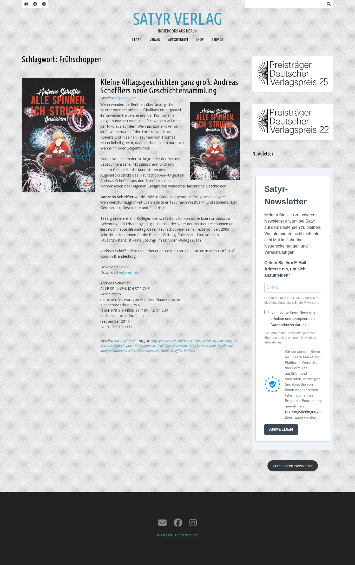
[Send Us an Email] (26, 4)
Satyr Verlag (177, 18)
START (136, 39)
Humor (211, 345)
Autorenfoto (129, 272)
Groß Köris (164, 345)
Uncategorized (124, 341)
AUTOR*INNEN (178, 39)
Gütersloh (180, 345)
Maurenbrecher (148, 350)
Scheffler (176, 350)
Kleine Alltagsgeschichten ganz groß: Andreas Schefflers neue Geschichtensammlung (169, 86)
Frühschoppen (145, 345)
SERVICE (217, 39)
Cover (124, 266)
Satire (165, 350)
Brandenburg (222, 341)
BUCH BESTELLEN (116, 326)
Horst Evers (196, 345)
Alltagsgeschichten (163, 341)
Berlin (207, 341)
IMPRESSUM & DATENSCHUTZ (177, 535)
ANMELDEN (281, 429)
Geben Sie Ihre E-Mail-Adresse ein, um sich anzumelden (285, 269)
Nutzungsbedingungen (304, 411)
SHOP (200, 39)
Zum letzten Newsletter (293, 465)
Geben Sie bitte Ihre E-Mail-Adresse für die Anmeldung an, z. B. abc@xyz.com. (291, 300)
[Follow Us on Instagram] (44, 4)
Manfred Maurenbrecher (117, 350)
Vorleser (189, 350)
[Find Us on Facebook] (35, 4)
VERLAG (155, 39)
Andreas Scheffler (189, 341)
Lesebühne (225, 345)
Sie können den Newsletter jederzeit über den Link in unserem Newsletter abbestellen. (290, 337)
